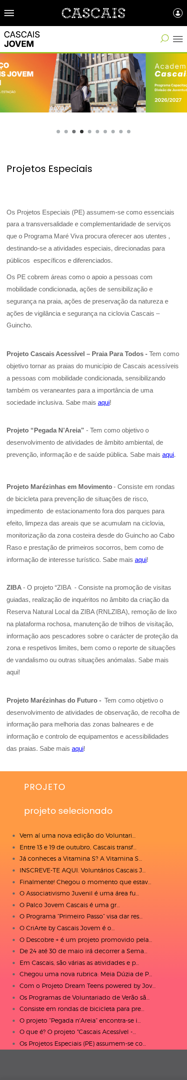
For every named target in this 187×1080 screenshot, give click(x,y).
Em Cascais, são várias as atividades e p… (79, 962)
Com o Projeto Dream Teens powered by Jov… (88, 985)
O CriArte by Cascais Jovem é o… (67, 927)
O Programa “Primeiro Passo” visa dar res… (81, 916)
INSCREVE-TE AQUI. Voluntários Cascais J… (83, 870)
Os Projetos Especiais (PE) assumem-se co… (83, 1043)
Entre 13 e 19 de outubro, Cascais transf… (78, 847)
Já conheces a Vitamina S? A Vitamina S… (81, 858)
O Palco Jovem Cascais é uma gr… (70, 904)
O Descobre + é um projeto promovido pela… (86, 939)
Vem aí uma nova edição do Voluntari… (78, 835)
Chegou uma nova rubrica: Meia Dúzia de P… (86, 974)
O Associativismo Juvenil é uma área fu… (79, 893)
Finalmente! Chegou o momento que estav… (85, 881)
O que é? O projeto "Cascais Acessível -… (78, 1031)
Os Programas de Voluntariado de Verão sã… (85, 997)
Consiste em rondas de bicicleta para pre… (82, 1008)
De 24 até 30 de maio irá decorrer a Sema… (83, 950)
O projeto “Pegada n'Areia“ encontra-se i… (80, 1020)
